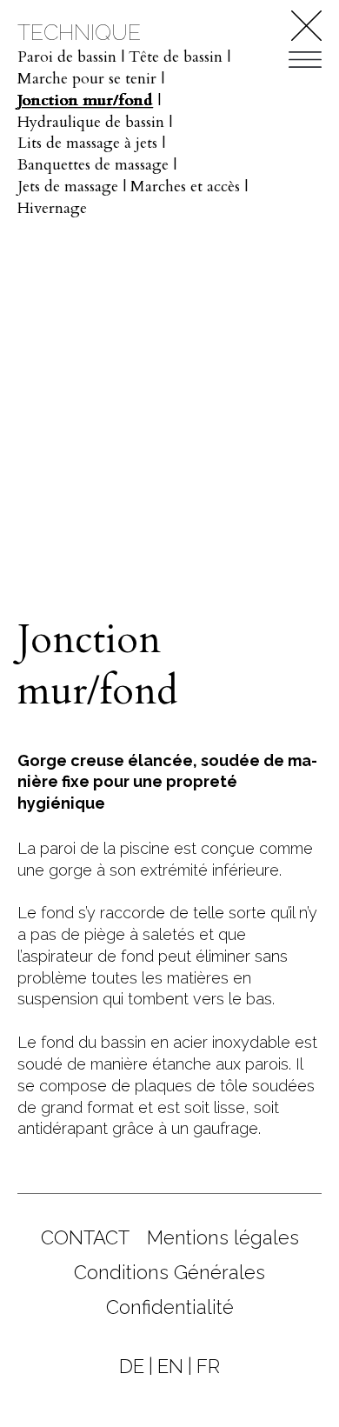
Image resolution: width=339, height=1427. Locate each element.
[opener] (305, 59)
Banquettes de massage (93, 165)
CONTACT (85, 1237)
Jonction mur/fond (85, 100)
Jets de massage (67, 186)
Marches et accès (185, 186)
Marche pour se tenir (86, 79)
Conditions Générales (169, 1272)
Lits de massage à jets (87, 143)
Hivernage (52, 208)
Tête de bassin (176, 57)
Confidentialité (170, 1307)
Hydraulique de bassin (90, 122)
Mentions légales (223, 1237)
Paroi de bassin (66, 57)
